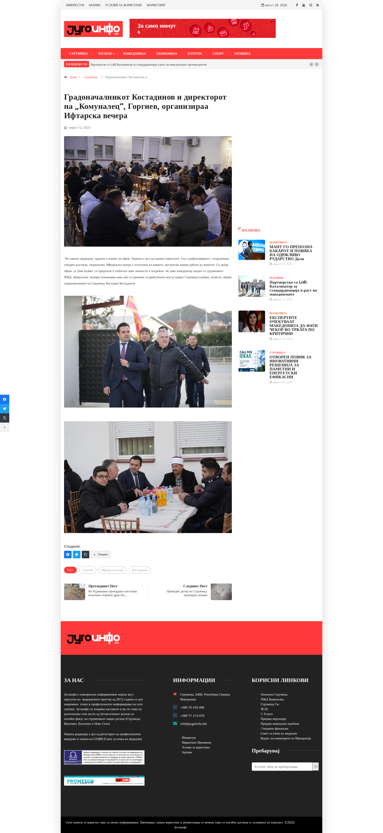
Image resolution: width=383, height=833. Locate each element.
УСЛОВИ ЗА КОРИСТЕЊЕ (123, 5)
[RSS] (318, 5)
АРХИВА (94, 5)
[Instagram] (310, 5)
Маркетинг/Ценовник (196, 742)
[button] (311, 64)
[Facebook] (297, 5)
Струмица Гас (270, 704)
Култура (195, 53)
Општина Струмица (274, 694)
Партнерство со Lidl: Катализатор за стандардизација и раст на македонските (293, 288)
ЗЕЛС (264, 709)
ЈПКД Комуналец (272, 699)
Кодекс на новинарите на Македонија (286, 738)
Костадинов (140, 570)
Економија (166, 53)
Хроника (242, 53)
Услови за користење (196, 747)
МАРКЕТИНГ (156, 5)
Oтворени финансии (274, 728)
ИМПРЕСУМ (75, 5)
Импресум (189, 737)
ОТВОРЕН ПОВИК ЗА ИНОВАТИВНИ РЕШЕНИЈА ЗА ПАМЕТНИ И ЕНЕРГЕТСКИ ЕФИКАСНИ (290, 366)
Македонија (134, 53)
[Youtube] (303, 5)
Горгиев (87, 570)
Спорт (218, 53)
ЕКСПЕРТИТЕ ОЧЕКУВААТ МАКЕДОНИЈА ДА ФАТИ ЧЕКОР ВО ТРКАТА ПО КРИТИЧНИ (294, 325)
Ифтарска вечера (113, 570)
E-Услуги (267, 714)
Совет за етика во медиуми (279, 733)
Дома (73, 77)
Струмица (78, 53)
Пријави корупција (273, 719)
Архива (187, 752)
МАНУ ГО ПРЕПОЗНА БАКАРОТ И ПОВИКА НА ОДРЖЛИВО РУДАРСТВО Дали (291, 252)
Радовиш (276, 277)
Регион (105, 53)
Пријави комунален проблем (280, 723)
